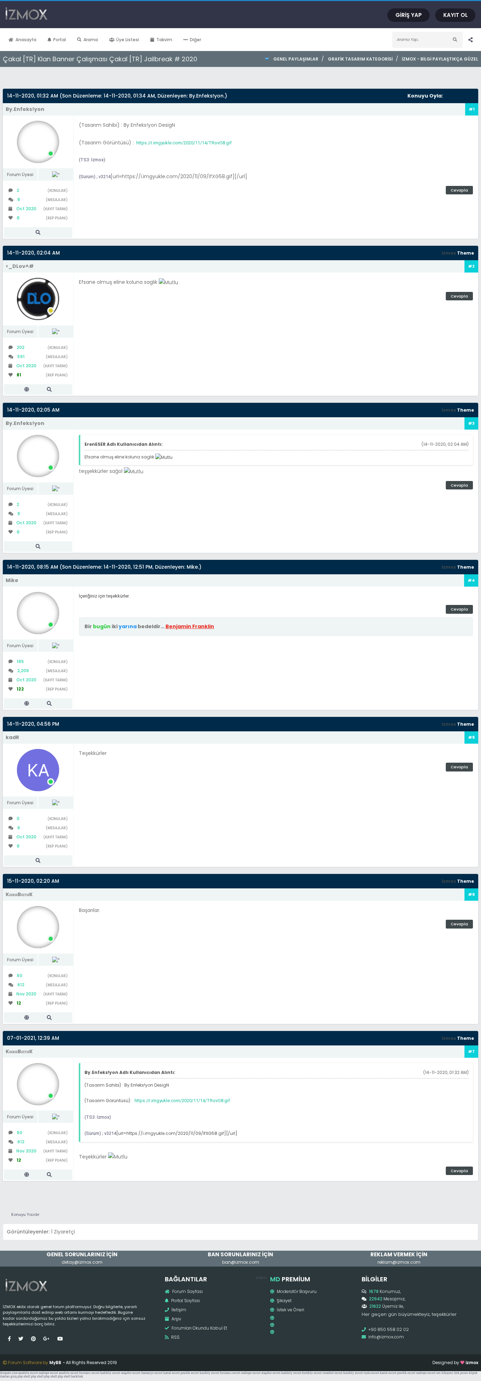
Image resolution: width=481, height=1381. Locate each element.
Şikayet (284, 1301)
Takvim (164, 40)
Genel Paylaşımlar (295, 59)
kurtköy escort (209, 1373)
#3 (471, 423)
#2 (471, 266)
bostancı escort (89, 1373)
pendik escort (190, 1373)
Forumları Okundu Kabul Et (198, 1328)
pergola (261, 1277)
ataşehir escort (130, 1373)
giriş (14, 1376)
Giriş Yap (408, 15)
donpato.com (9, 1373)
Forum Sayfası (187, 1291)
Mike (192, 566)
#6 (471, 894)
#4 (471, 580)
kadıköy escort (110, 1373)
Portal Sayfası (185, 1301)
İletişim (178, 1310)
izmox (472, 1363)
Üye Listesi (127, 40)
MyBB (55, 1363)
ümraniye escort (152, 1373)
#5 (471, 737)
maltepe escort (48, 1373)
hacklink (77, 1376)
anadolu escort (28, 1373)
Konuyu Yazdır (25, 1214)
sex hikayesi (444, 1373)
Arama (90, 40)
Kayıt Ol (455, 15)
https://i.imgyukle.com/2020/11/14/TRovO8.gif (184, 142)
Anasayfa (25, 40)
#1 (472, 109)
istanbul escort (333, 1373)
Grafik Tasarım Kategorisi (360, 59)
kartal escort (171, 1373)
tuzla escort (371, 1373)
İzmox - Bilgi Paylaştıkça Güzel (440, 59)
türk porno (461, 1373)
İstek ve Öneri (290, 1310)
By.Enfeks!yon (206, 95)
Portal (59, 40)
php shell (24, 1376)
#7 (471, 1051)
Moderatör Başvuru (296, 1291)
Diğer (195, 40)
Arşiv (175, 1319)
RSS (175, 1337)
